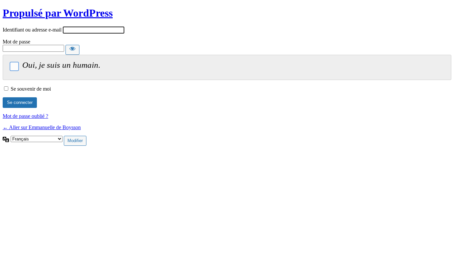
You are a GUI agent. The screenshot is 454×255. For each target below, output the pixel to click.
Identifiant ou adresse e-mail (32, 30)
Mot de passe (16, 41)
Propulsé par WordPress (58, 13)
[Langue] (7, 138)
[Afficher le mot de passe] (72, 50)
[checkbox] (14, 66)
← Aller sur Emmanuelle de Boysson (42, 127)
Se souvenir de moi (31, 89)
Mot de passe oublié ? (25, 116)
